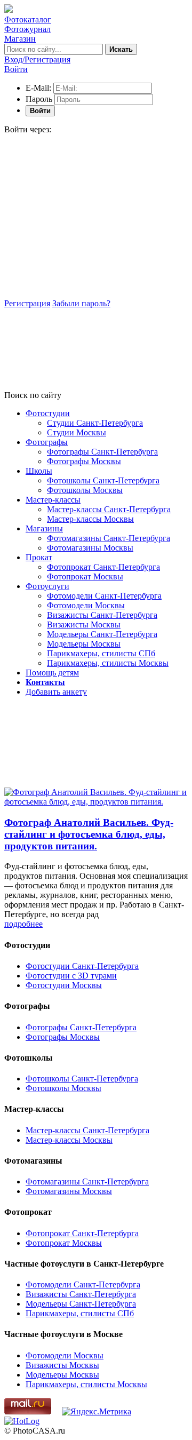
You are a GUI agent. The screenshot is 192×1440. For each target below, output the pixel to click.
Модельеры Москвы (84, 643)
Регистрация (27, 303)
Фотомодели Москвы (86, 605)
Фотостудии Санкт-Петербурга (82, 965)
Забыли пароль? (81, 303)
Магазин (20, 38)
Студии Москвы (76, 432)
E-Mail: (38, 87)
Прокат (39, 557)
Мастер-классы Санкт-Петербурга (109, 509)
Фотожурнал (27, 29)
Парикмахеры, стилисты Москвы (108, 662)
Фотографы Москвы (84, 461)
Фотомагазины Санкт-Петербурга (108, 538)
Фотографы (47, 442)
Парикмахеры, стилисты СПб (101, 653)
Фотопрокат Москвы (85, 576)
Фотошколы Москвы (85, 490)
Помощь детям (52, 672)
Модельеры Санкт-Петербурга (102, 634)
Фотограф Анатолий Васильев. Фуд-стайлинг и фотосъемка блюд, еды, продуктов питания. (88, 834)
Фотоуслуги (47, 586)
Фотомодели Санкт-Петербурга (104, 595)
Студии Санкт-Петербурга (95, 422)
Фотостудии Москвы (64, 985)
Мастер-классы (53, 499)
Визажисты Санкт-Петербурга (102, 614)
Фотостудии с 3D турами (71, 975)
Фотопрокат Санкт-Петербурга (103, 566)
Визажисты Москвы (84, 624)
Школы (39, 470)
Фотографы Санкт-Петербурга (102, 451)
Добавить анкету (56, 691)
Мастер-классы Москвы (90, 518)
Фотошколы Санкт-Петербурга (103, 480)
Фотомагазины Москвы (90, 547)
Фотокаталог (27, 19)
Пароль (39, 99)
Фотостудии (48, 413)
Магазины (44, 528)
